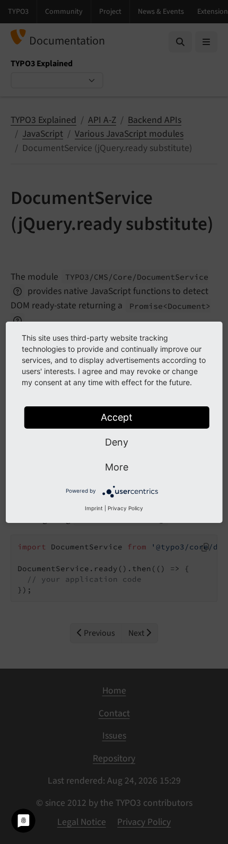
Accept (117, 417)
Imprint (94, 508)
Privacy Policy (125, 508)
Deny (116, 442)
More (116, 467)
